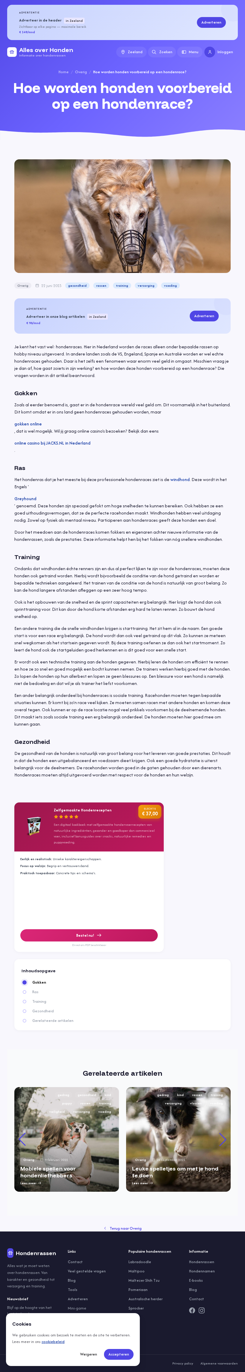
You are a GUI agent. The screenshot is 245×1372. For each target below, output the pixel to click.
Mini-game (77, 1308)
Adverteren (211, 22)
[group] (66, 1139)
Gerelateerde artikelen (53, 1020)
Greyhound (25, 498)
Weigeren (88, 1354)
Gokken (39, 982)
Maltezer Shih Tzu (144, 1280)
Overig (81, 72)
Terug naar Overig (126, 1228)
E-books (196, 1280)
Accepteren (118, 1354)
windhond (180, 479)
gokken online (28, 424)
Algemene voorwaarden (219, 1363)
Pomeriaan (138, 1289)
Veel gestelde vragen (87, 1271)
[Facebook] (192, 1310)
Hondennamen (202, 1271)
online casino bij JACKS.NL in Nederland (52, 443)
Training (39, 1001)
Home (64, 72)
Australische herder (145, 1299)
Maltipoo (136, 1271)
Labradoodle (139, 1262)
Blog (72, 1280)
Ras (35, 992)
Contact (75, 1262)
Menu (193, 52)
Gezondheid (43, 1011)
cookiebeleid (53, 1341)
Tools (72, 1289)
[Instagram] (202, 1310)
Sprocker (136, 1308)
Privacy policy (182, 1363)
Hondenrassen (201, 1262)
